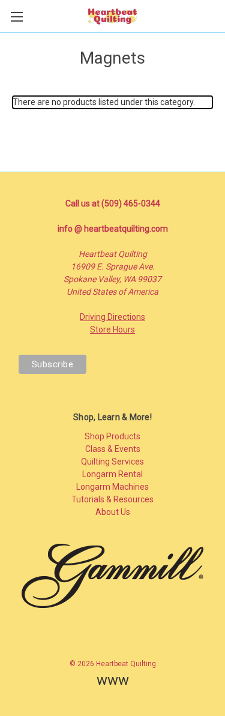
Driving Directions (112, 317)
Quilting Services (112, 461)
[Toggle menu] (16, 16)
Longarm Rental (112, 474)
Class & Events (112, 449)
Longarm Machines (112, 487)
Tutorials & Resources (112, 499)
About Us (112, 512)
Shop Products (112, 436)
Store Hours (112, 329)
